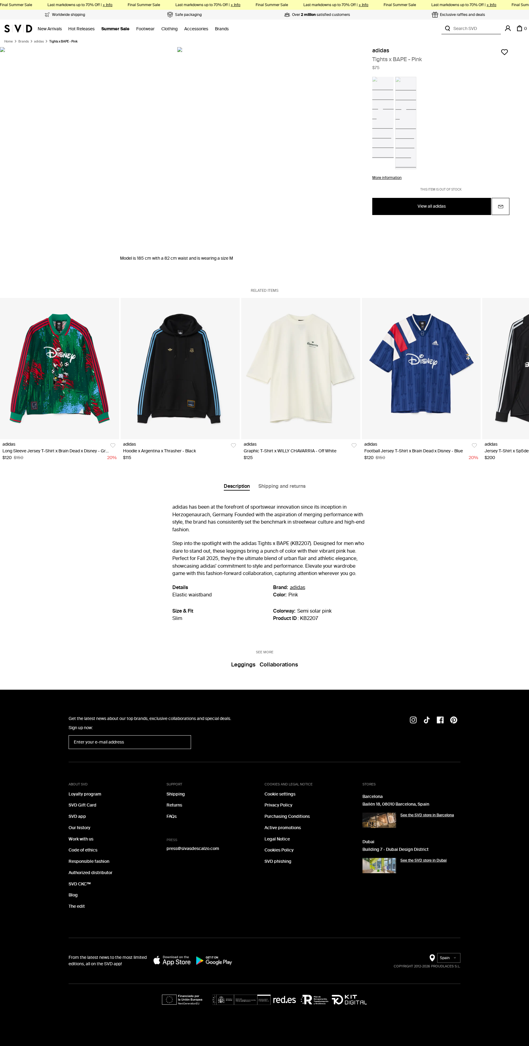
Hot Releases (81, 29)
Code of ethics (83, 850)
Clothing (169, 29)
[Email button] (500, 206)
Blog (73, 895)
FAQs (172, 816)
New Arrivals (50, 29)
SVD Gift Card (82, 805)
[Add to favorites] (504, 52)
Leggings (243, 665)
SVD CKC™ (80, 884)
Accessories (196, 29)
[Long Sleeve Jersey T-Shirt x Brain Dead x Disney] (59, 368)
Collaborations (279, 665)
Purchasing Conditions (287, 816)
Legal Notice (277, 839)
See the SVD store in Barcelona (427, 815)
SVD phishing (277, 861)
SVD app (77, 816)
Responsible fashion (89, 861)
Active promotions (282, 827)
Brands (222, 29)
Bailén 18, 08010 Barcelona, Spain (395, 804)
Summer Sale (115, 29)
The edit (77, 906)
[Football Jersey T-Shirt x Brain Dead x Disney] (421, 368)
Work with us (81, 839)
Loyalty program (85, 794)
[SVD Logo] (18, 28)
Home (8, 41)
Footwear (145, 29)
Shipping (176, 794)
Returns (174, 805)
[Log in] (507, 28)
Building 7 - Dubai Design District (395, 849)
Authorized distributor (90, 872)
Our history (79, 827)
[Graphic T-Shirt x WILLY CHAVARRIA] (300, 368)
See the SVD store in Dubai (423, 860)
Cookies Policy (279, 850)
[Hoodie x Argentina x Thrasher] (180, 368)
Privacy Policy (278, 805)
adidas (39, 41)
